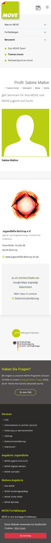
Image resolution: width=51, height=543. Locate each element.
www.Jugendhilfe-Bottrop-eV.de (22, 256)
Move (37, 88)
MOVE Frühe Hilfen (14, 497)
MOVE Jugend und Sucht (16, 461)
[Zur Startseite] (10, 9)
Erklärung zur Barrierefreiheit (19, 431)
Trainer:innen (16, 54)
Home (46, 88)
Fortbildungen (11, 32)
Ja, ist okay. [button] (25, 535)
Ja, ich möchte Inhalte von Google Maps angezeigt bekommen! (25, 282)
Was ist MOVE (12, 24)
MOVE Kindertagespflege (16, 491)
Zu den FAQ (25, 392)
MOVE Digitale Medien (15, 466)
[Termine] (39, 7)
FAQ (6, 420)
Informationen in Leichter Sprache (21, 425)
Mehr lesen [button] (20, 528)
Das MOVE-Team (17, 48)
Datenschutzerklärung (27, 298)
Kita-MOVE (10, 486)
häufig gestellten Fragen (31, 379)
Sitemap (8, 436)
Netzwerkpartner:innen (20, 60)
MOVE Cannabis (12, 472)
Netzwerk (10, 39)
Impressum (10, 447)
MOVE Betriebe (12, 502)
